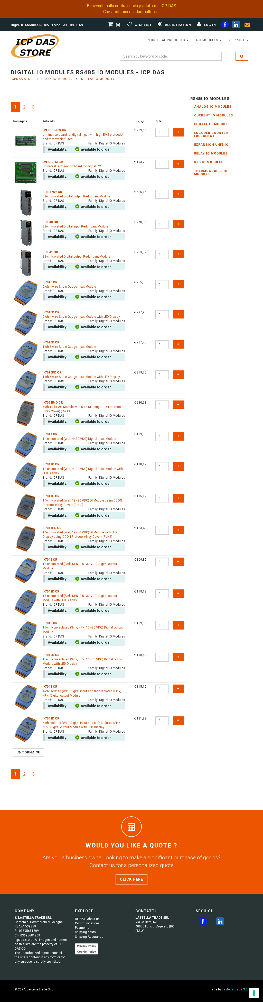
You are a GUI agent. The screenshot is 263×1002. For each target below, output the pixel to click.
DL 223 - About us (87, 919)
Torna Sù (31, 752)
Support (237, 40)
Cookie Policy (86, 951)
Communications (87, 923)
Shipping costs (85, 932)
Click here (131, 879)
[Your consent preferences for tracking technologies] (254, 993)
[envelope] (247, 25)
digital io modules (97, 79)
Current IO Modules (213, 115)
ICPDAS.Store (23, 79)
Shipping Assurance (89, 937)
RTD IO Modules (208, 162)
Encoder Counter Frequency (211, 134)
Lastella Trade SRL (235, 989)
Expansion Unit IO (211, 145)
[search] (242, 56)
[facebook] (225, 25)
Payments (82, 928)
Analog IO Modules (212, 106)
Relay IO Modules (211, 153)
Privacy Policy (86, 946)
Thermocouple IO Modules (211, 172)
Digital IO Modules (212, 124)
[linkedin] (236, 25)
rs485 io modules (57, 79)
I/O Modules (207, 40)
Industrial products (166, 40)
